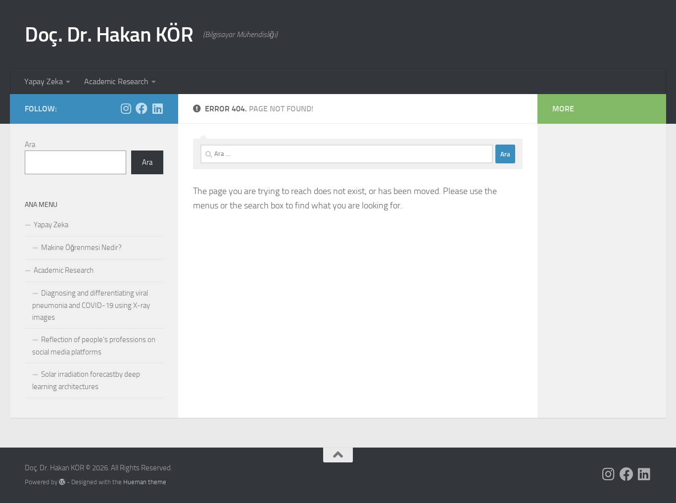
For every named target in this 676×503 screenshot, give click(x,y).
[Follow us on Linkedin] (157, 108)
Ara (30, 144)
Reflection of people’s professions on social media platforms (93, 345)
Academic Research (116, 81)
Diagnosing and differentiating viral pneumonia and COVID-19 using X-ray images (91, 305)
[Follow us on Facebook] (141, 108)
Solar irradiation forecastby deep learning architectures (86, 380)
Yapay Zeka (43, 81)
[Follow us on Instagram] (126, 108)
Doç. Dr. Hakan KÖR (109, 34)
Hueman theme (144, 482)
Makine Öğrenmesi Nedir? (81, 247)
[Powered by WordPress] (62, 482)
